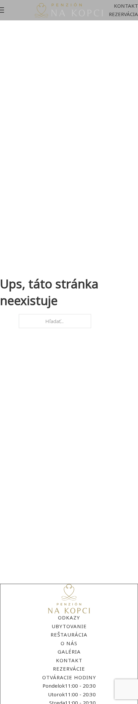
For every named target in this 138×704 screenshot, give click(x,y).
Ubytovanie (69, 626)
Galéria (69, 651)
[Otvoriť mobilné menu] (2, 10)
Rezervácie (69, 668)
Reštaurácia (69, 634)
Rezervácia (123, 14)
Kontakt (126, 5)
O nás (69, 643)
